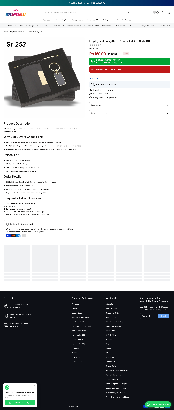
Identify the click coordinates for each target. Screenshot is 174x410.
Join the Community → (21, 403)
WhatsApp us (24, 214)
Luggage (75, 348)
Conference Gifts (59, 26)
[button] (168, 12)
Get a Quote (77, 361)
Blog (107, 344)
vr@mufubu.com (42, 214)
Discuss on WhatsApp (160, 404)
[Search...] (128, 12)
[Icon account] (163, 12)
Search (109, 339)
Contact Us (110, 361)
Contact (13, 317)
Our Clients (110, 331)
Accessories (76, 353)
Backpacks (12, 26)
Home (6, 32)
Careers (109, 348)
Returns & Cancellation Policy (117, 370)
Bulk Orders (76, 357)
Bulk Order (110, 357)
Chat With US (15, 327)
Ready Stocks (111, 317)
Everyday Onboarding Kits (76, 26)
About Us (109, 304)
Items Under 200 (78, 344)
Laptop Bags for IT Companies (117, 384)
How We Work (111, 308)
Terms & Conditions (113, 375)
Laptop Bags (29, 26)
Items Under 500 (108, 26)
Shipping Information (114, 379)
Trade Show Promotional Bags (117, 397)
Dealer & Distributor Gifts (115, 326)
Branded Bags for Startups (116, 392)
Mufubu (77, 406)
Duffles (20, 26)
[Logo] (15, 12)
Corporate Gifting (113, 313)
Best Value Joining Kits (43, 26)
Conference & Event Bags (116, 388)
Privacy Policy (111, 366)
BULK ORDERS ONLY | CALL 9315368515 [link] (89, 3)
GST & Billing (111, 335)
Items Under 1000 (94, 26)
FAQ (107, 353)
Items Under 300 (122, 26)
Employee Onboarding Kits (116, 322)
